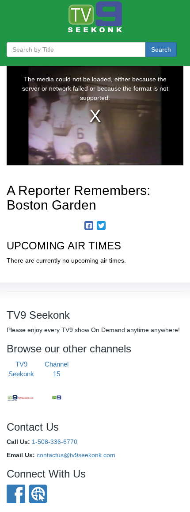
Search (161, 49)
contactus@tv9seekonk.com (76, 455)
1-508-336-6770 (54, 441)
